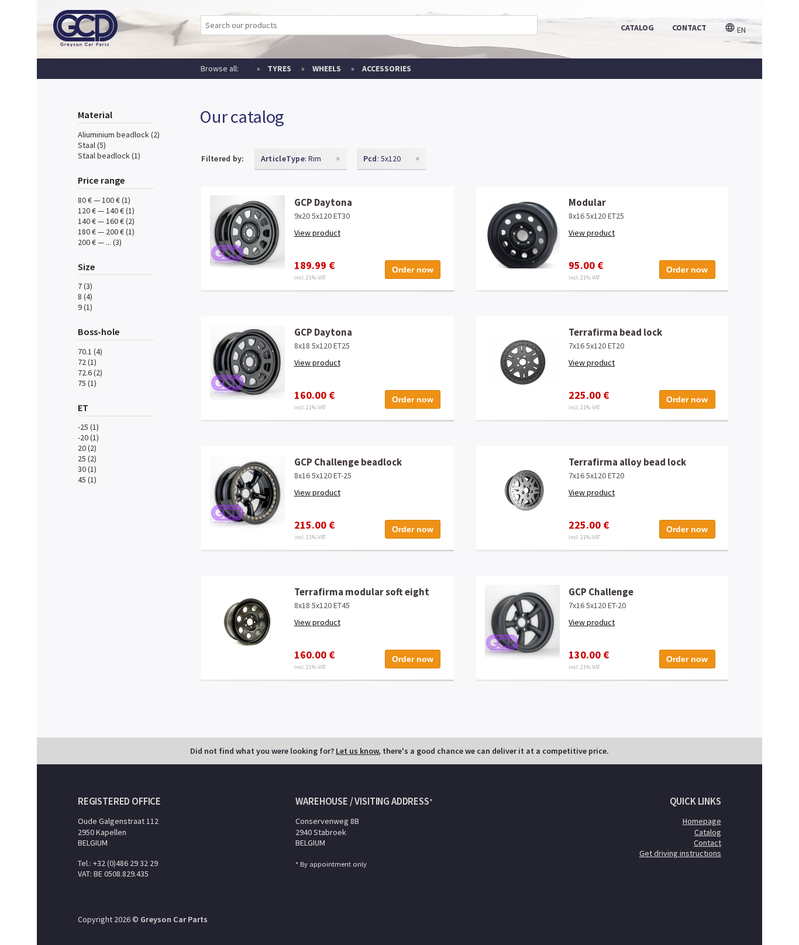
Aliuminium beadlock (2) (119, 134)
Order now (412, 269)
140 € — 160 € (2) (106, 221)
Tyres (279, 68)
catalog (637, 27)
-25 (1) (88, 427)
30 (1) (87, 469)
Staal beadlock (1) (109, 155)
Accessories (386, 68)
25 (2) (87, 458)
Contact (707, 842)
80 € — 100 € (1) (104, 200)
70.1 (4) (90, 351)
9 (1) (85, 307)
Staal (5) (92, 145)
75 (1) (87, 383)
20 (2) (87, 448)
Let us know (357, 751)
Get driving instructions (680, 853)
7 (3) (85, 286)
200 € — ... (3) (100, 242)
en (740, 30)
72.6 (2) (90, 372)
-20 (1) (88, 437)
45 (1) (87, 479)
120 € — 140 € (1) (106, 210)
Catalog (707, 832)
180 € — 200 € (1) (106, 231)
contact (689, 27)
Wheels (326, 68)
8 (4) (85, 296)
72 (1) (87, 362)
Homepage (702, 821)
